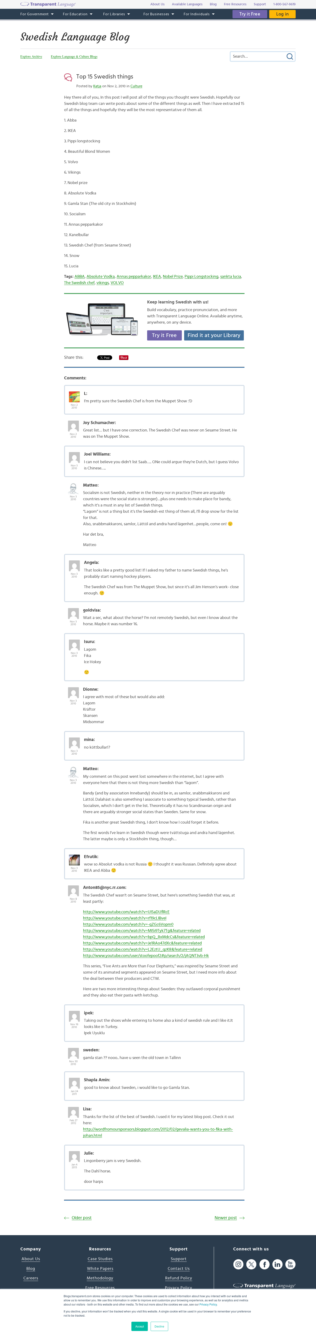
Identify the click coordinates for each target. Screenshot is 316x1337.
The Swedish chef (79, 283)
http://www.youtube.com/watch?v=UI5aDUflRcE (126, 912)
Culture (136, 86)
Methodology (100, 1278)
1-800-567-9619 (284, 4)
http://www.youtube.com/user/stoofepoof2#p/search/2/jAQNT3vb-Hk (146, 956)
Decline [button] (159, 1326)
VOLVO (117, 283)
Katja (97, 86)
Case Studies (100, 1259)
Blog (30, 1269)
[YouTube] (290, 1264)
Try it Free (249, 14)
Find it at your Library (214, 335)
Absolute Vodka (101, 277)
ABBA (79, 277)
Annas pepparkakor (134, 277)
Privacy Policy (208, 1304)
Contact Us (179, 1269)
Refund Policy (178, 1278)
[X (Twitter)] (251, 1264)
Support (179, 1259)
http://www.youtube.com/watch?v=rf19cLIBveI (124, 918)
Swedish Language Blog (75, 37)
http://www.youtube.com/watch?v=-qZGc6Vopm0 (128, 924)
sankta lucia (230, 277)
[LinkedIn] (277, 1264)
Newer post (226, 1218)
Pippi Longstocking (201, 277)
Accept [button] (139, 1326)
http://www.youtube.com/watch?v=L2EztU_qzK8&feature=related (142, 949)
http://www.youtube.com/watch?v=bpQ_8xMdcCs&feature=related (144, 937)
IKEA (157, 277)
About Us (31, 1259)
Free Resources (100, 1288)
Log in (282, 14)
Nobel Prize (173, 277)
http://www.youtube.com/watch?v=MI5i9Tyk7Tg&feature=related (142, 931)
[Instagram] (238, 1264)
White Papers (100, 1269)
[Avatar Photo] (74, 394)
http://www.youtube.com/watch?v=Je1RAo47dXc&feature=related (142, 943)
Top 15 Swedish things (104, 77)
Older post (82, 1218)
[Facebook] (264, 1264)
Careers (30, 1278)
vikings (102, 283)
